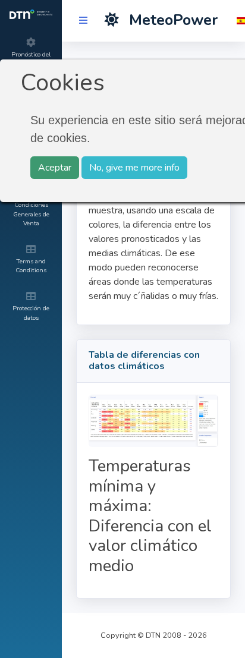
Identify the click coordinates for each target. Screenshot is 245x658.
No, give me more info (134, 167)
